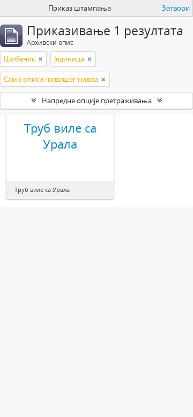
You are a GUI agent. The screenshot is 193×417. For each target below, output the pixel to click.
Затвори (176, 8)
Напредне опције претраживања (97, 100)
